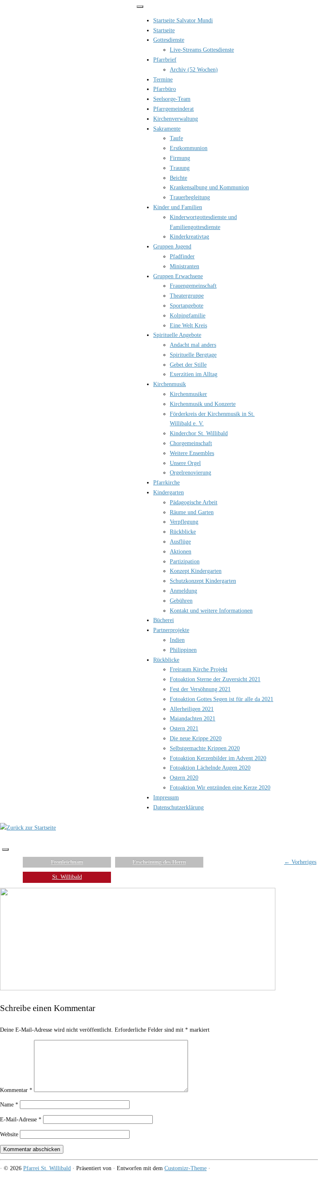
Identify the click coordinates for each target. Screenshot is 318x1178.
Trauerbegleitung (190, 197)
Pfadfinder (182, 256)
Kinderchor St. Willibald (199, 433)
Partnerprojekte (171, 630)
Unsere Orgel (185, 463)
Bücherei (163, 620)
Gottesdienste (168, 40)
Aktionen (180, 551)
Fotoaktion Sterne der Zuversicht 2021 (215, 679)
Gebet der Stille (188, 365)
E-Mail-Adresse (20, 1119)
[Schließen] (140, 6)
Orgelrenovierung (190, 473)
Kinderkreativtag (189, 237)
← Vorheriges (300, 862)
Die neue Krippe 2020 (196, 738)
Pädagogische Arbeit (193, 502)
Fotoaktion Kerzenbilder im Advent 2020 (218, 758)
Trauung (180, 168)
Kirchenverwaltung (175, 119)
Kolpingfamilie (187, 315)
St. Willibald (67, 877)
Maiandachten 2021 (192, 718)
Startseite (164, 30)
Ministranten (184, 266)
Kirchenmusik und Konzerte (203, 404)
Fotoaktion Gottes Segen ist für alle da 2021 (221, 699)
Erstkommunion (188, 148)
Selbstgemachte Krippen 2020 (205, 748)
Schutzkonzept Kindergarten (203, 581)
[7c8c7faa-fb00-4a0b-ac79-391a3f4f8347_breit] (137, 988)
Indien (177, 640)
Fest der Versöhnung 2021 (200, 689)
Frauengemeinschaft (193, 286)
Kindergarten (168, 492)
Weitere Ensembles (192, 453)
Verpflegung (184, 522)
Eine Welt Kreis (188, 325)
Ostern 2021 (184, 728)
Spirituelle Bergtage (193, 355)
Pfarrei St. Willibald (47, 1168)
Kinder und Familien (177, 207)
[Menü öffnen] (5, 849)
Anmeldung (183, 591)
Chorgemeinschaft (191, 443)
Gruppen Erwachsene (178, 276)
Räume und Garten (192, 512)
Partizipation (185, 561)
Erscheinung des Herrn (159, 862)
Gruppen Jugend (172, 246)
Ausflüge (180, 542)
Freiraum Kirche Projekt (198, 669)
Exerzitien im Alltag (193, 374)
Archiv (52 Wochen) (194, 70)
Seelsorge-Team (171, 99)
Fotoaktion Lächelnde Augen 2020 (210, 768)
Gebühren (181, 601)
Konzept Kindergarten (196, 571)
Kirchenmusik (169, 384)
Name (9, 1105)
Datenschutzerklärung (178, 807)
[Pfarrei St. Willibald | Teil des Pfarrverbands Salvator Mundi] (28, 828)
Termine (163, 79)
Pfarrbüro (164, 89)
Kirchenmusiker (188, 394)
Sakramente (167, 129)
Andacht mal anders (193, 345)
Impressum (166, 797)
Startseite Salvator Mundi (183, 20)
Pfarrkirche (166, 482)
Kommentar (16, 1090)
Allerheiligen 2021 (192, 709)
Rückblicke (183, 532)
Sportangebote (186, 306)
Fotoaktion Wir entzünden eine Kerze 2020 (220, 788)
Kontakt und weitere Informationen (211, 611)
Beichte (178, 178)
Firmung (180, 158)
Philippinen (183, 650)
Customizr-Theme (185, 1168)
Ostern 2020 (184, 778)
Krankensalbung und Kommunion (209, 187)
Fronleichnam (67, 862)
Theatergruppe (187, 296)
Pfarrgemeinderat (173, 109)
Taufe (176, 138)
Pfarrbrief (164, 60)
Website (9, 1134)
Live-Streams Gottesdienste (202, 50)
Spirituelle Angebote (177, 335)
